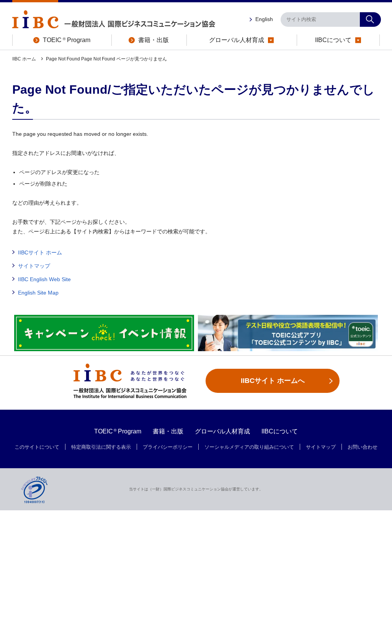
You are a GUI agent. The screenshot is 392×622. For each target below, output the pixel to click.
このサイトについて (37, 447)
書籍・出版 (168, 431)
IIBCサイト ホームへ (273, 380)
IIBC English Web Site (44, 279)
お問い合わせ (362, 447)
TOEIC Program (118, 431)
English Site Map (38, 293)
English (264, 19)
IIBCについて (279, 431)
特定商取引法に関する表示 (101, 447)
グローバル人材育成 (222, 431)
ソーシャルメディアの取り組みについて (249, 447)
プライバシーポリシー (168, 447)
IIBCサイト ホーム (40, 252)
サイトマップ (34, 266)
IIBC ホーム (24, 59)
